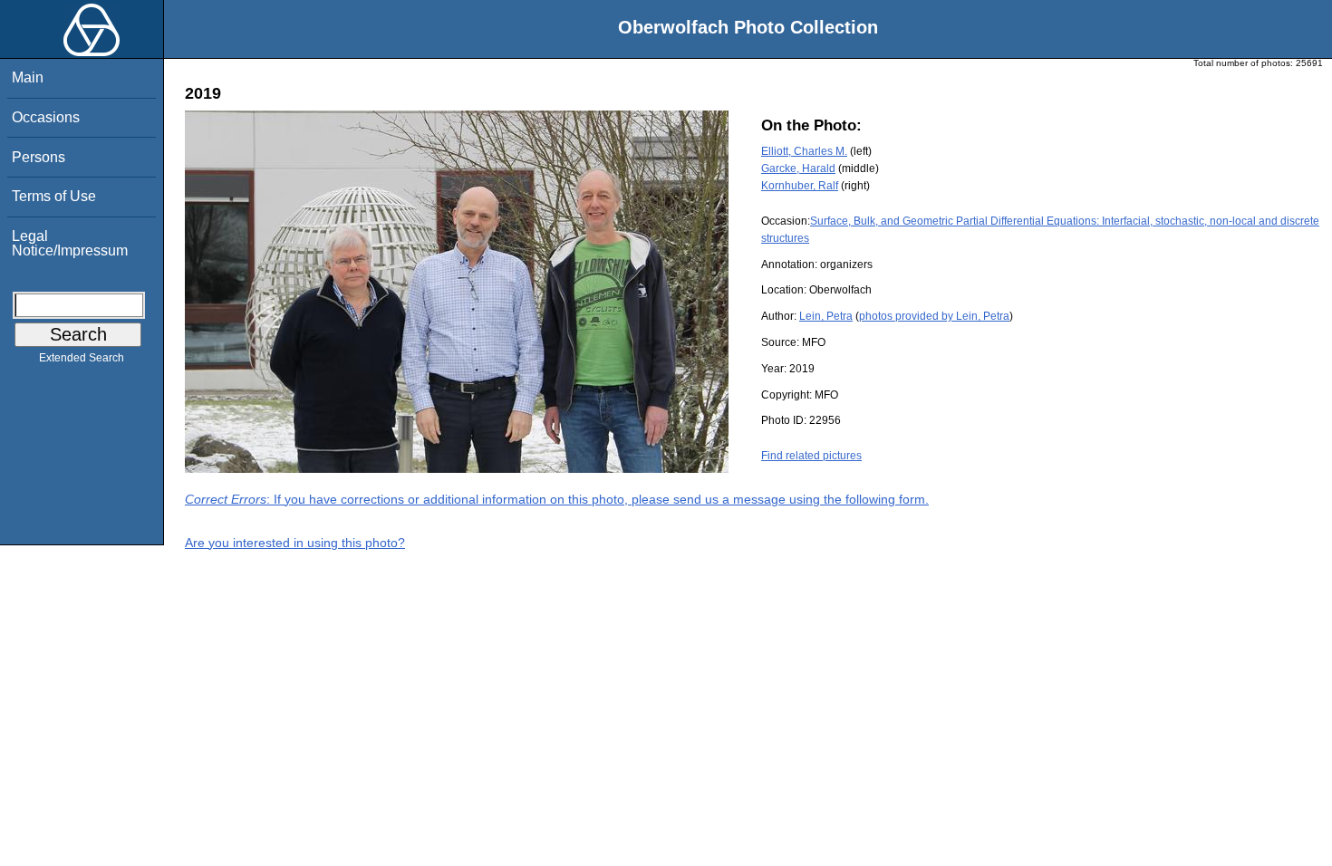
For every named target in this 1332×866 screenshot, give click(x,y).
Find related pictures (811, 455)
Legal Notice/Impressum (70, 243)
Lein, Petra (826, 316)
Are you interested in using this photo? (295, 542)
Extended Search (81, 357)
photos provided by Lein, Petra (934, 316)
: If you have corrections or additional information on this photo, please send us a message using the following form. (557, 499)
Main (27, 77)
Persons (38, 157)
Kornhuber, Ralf (799, 185)
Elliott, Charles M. (804, 151)
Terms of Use (54, 196)
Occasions (46, 117)
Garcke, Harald (798, 168)
